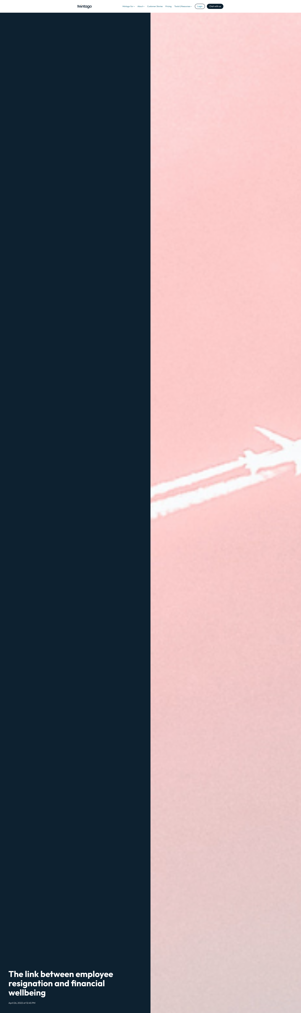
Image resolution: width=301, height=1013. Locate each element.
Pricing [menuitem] (168, 6)
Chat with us (215, 6)
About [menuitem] (140, 6)
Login (199, 6)
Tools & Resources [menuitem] (182, 6)
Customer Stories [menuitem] (155, 6)
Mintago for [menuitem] (128, 6)
